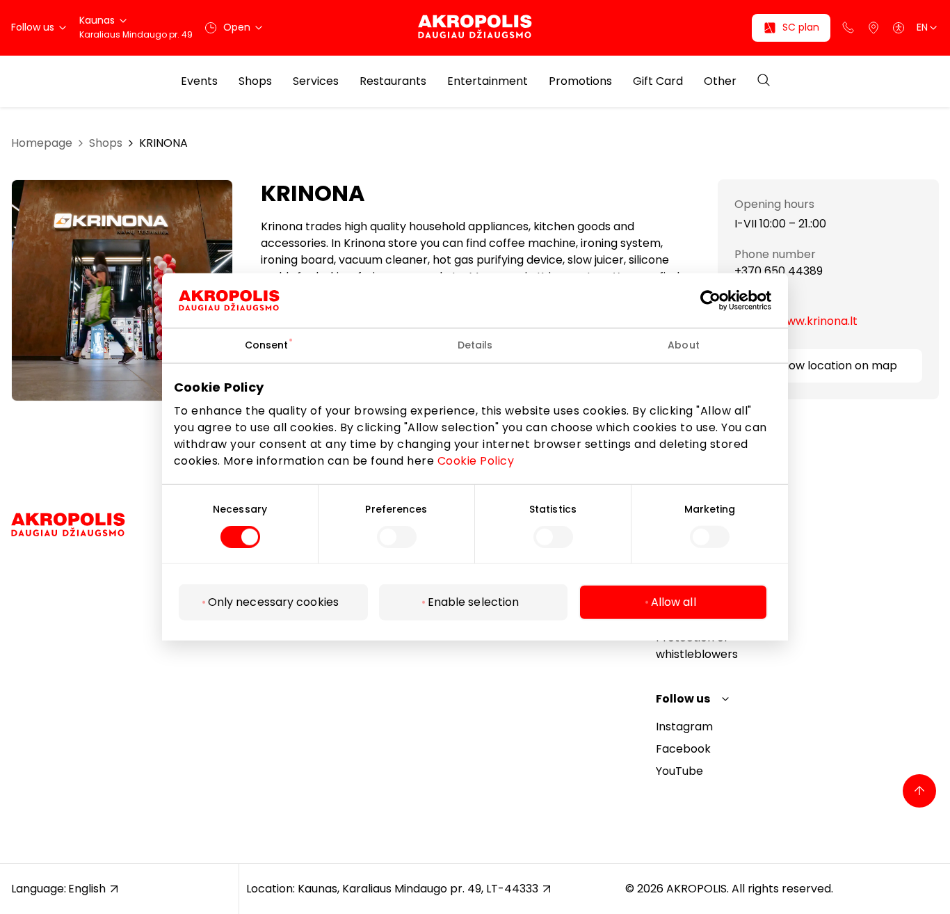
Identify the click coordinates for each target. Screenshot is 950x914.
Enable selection (474, 602)
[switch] (397, 537)
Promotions (580, 81)
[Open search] (763, 81)
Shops (255, 81)
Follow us (683, 699)
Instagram (684, 727)
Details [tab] (475, 345)
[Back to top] (919, 791)
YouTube (679, 771)
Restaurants (393, 81)
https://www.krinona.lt (796, 321)
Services (316, 81)
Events (199, 81)
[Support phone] (848, 28)
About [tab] (684, 345)
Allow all (673, 602)
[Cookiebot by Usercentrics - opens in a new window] (720, 300)
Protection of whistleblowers (697, 646)
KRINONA (163, 143)
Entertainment (487, 81)
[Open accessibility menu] (898, 28)
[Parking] (873, 28)
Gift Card (658, 81)
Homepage (41, 143)
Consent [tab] (267, 345)
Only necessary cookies (273, 602)
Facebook (683, 749)
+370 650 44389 (778, 272)
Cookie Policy (476, 460)
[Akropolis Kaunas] (475, 27)
